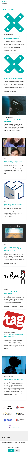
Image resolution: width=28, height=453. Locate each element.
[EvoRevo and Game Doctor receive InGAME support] (14, 277)
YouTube (21, 435)
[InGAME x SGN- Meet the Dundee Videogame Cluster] (14, 190)
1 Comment (20, 306)
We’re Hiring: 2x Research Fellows (13, 78)
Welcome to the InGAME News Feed (13, 379)
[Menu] (25, 2)
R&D (7, 289)
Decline (17, 450)
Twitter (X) (14, 435)
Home (3, 434)
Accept (11, 450)
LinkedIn (4, 437)
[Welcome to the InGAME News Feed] (14, 365)
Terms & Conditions (6, 435)
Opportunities (9, 34)
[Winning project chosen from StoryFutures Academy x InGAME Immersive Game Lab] (14, 233)
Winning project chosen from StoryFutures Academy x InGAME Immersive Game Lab (12, 249)
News (5, 34)
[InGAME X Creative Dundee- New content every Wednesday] (14, 147)
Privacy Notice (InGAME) (11, 434)
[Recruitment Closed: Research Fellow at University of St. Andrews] (14, 22)
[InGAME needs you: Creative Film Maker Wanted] (14, 105)
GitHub (8, 437)
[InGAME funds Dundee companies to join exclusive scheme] (14, 320)
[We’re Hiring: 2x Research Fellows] (14, 64)
